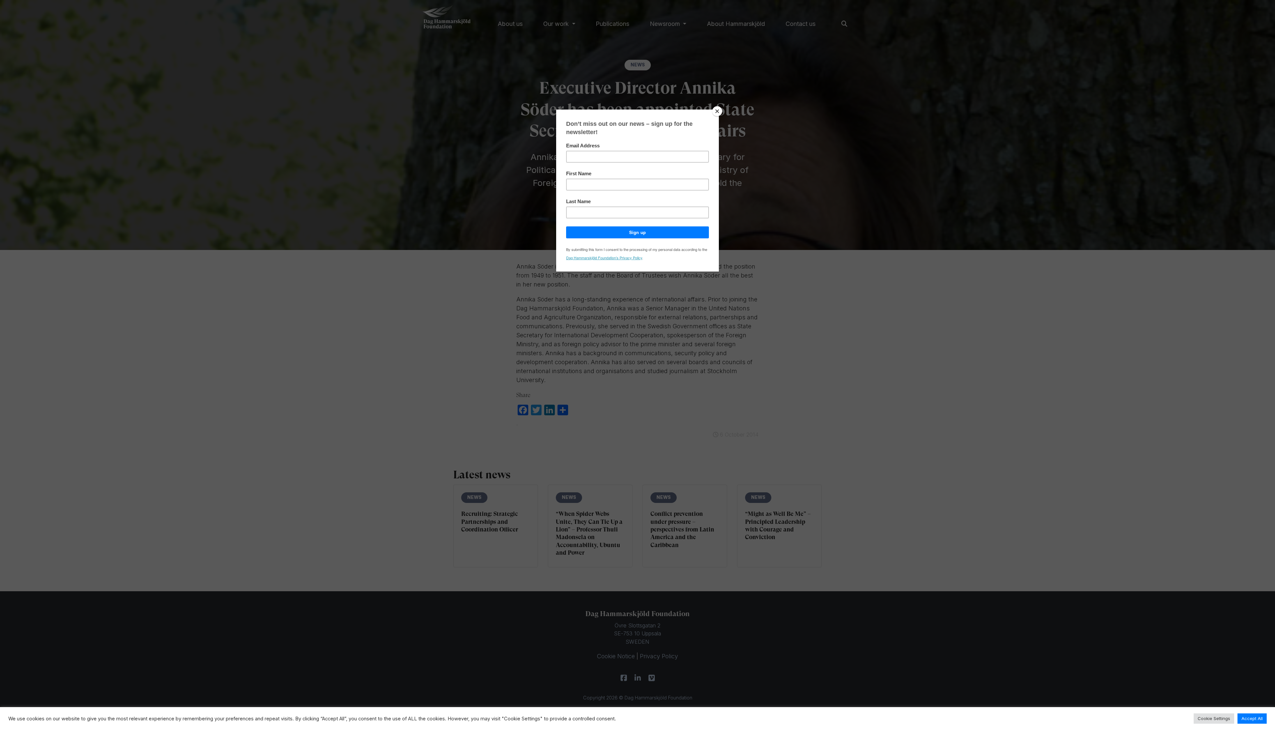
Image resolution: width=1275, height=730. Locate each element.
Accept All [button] (1252, 718)
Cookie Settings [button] (1214, 718)
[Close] (717, 111)
